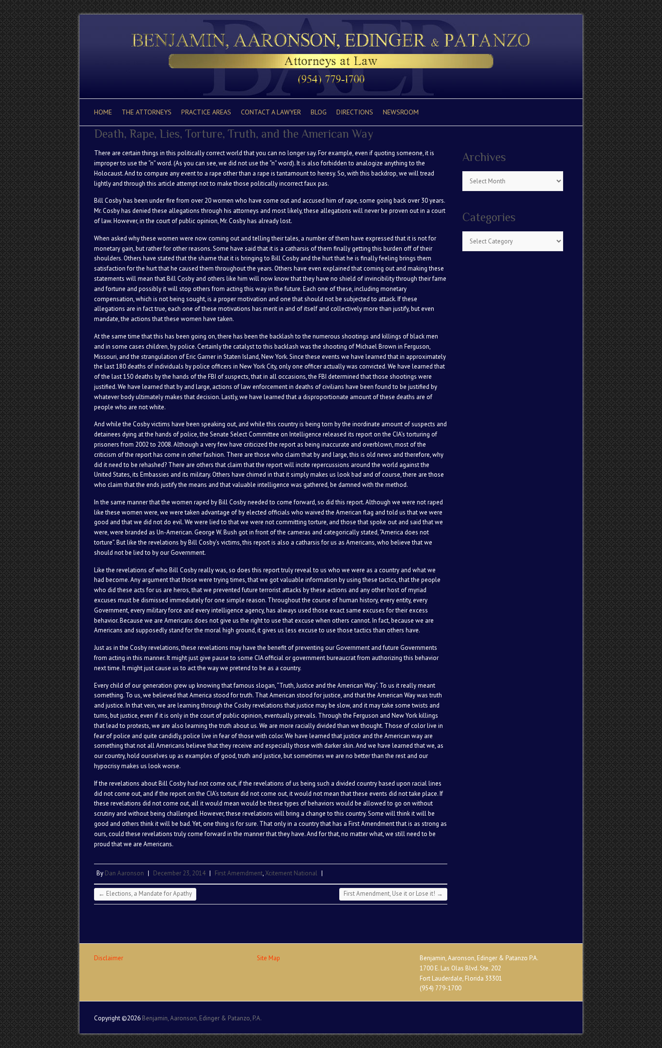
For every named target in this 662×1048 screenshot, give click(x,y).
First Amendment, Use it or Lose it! (393, 893)
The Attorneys (147, 112)
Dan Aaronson (124, 873)
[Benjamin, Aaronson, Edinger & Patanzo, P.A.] (331, 19)
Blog (319, 112)
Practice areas (206, 112)
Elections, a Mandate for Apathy (145, 893)
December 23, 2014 (179, 873)
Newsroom (401, 112)
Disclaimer (108, 958)
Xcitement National (291, 873)
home (103, 112)
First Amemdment (239, 873)
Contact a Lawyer (271, 112)
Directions (354, 112)
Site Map (268, 958)
